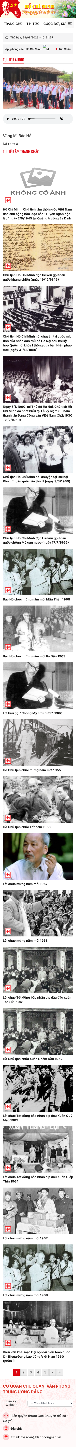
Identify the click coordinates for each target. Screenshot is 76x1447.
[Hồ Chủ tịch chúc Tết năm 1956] (38, 799)
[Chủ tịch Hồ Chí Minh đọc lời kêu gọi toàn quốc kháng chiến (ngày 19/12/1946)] (38, 247)
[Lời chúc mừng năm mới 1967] (38, 1210)
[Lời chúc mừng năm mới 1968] (38, 1267)
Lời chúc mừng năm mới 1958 (25, 940)
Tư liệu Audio (13, 59)
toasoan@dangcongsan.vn (41, 1437)
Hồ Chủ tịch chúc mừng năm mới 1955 (32, 770)
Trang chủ (13, 24)
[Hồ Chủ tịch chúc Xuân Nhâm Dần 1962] (38, 1031)
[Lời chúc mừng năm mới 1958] (38, 913)
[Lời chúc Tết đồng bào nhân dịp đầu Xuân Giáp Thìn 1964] (38, 1149)
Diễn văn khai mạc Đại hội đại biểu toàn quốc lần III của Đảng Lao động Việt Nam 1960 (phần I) (36, 1356)
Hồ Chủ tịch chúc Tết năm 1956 (27, 827)
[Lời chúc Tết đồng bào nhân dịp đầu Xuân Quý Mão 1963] (38, 1088)
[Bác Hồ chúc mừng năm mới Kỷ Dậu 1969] (38, 628)
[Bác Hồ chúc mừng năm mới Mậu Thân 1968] (38, 572)
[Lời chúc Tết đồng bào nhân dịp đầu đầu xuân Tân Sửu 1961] (38, 970)
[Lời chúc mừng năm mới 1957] (38, 856)
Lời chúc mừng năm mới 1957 (25, 884)
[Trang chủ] (38, 8)
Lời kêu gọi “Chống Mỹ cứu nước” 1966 (32, 713)
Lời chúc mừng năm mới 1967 (25, 1238)
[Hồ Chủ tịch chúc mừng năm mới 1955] (38, 742)
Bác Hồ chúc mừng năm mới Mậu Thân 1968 (36, 599)
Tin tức (33, 24)
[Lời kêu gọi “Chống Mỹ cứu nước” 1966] (38, 685)
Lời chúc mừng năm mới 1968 (25, 1295)
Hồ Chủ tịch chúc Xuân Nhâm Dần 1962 (33, 1059)
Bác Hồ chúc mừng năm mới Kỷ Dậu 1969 (34, 656)
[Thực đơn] (69, 23)
